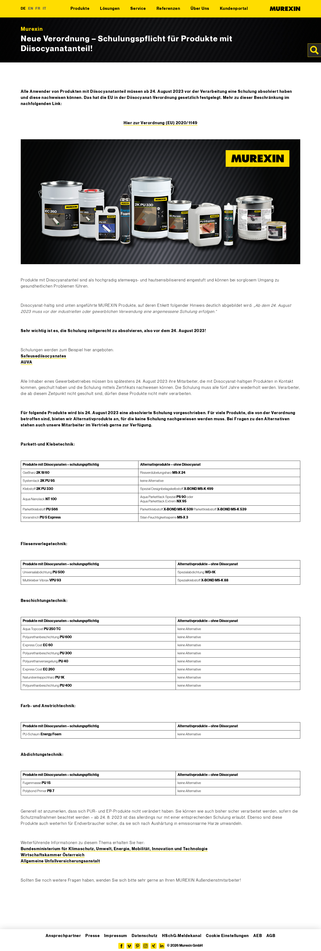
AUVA (27, 362)
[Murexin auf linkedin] (162, 946)
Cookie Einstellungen (227, 936)
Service (138, 9)
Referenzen (168, 9)
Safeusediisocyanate (42, 356)
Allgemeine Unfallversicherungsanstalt (60, 861)
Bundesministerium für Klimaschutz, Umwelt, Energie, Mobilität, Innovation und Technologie (114, 849)
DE (23, 8)
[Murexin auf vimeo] (129, 946)
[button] (9, 941)
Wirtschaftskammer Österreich (53, 855)
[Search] (314, 50)
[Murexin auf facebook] (121, 946)
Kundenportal (234, 9)
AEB (257, 936)
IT (45, 8)
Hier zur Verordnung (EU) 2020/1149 (161, 123)
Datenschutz (145, 936)
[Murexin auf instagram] (145, 946)
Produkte (80, 9)
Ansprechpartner (63, 936)
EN (30, 8)
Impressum (115, 936)
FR (38, 8)
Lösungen (110, 9)
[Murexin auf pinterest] (137, 946)
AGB (270, 936)
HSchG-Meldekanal (182, 936)
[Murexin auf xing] (154, 946)
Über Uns (200, 9)
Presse (92, 936)
